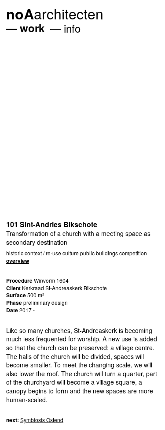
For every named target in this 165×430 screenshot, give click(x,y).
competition (133, 253)
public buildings (99, 253)
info (72, 28)
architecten (54, 13)
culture (70, 253)
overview (17, 261)
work (32, 27)
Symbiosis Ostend (41, 419)
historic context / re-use (33, 253)
